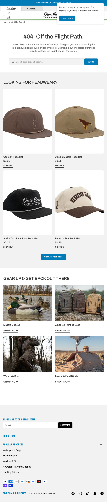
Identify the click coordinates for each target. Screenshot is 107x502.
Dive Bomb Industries (45, 493)
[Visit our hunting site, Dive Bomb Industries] (11, 9)
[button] (4, 15)
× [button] (101, 6)
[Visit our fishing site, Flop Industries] (32, 9)
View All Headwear (53, 256)
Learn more (67, 18)
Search (91, 61)
